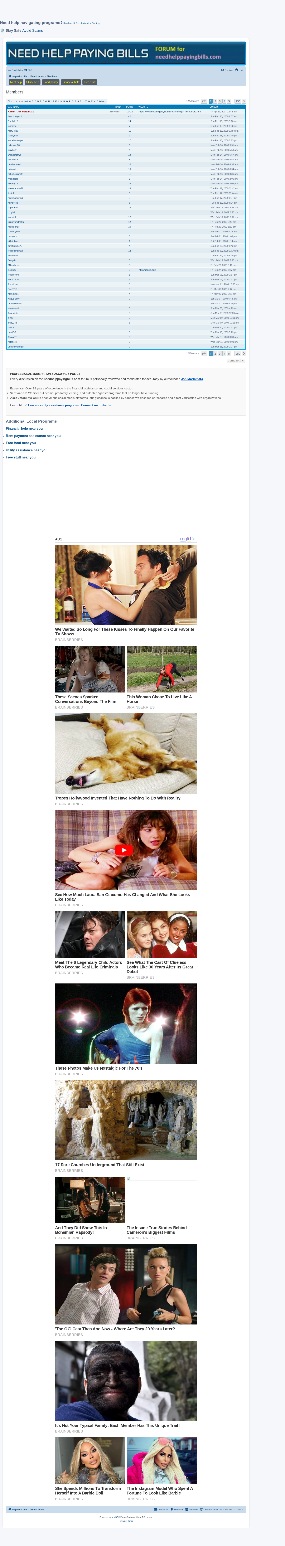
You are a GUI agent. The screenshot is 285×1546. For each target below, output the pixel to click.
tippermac (13, 207)
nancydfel (13, 135)
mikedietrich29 (15, 174)
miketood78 (14, 145)
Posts (130, 107)
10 (129, 164)
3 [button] (220, 101)
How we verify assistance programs (53, 405)
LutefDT (12, 332)
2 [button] (215, 101)
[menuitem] (28, 70)
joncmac (12, 126)
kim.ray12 (13, 183)
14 (129, 121)
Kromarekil (13, 308)
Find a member (15, 101)
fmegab (11, 260)
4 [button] (224, 101)
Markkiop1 (13, 294)
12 (129, 217)
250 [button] (238, 101)
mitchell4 (12, 342)
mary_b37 (13, 131)
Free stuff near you (21, 457)
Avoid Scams (32, 30)
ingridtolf (12, 217)
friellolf (11, 327)
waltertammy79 (15, 188)
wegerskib (13, 159)
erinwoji (11, 169)
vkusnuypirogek (16, 346)
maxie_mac (14, 226)
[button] (204, 101)
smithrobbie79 (15, 246)
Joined (214, 107)
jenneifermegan (15, 140)
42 (129, 116)
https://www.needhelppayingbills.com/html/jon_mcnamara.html (170, 111)
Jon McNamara (192, 379)
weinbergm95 (14, 155)
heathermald (14, 164)
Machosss (13, 255)
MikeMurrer (14, 265)
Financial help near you (24, 428)
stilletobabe (13, 241)
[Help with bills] (126, 53)
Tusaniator (13, 313)
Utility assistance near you (27, 450)
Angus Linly (14, 298)
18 (129, 155)
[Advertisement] (101, 12)
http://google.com (147, 270)
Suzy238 (12, 322)
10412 (129, 111)
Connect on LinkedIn (96, 405)
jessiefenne (13, 274)
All (26, 101)
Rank (118, 107)
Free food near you (21, 443)
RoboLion (13, 284)
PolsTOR (12, 289)
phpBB (115, 1517)
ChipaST (12, 337)
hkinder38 (13, 202)
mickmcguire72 (15, 198)
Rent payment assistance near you (33, 436)
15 (129, 207)
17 (129, 140)
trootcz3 (12, 270)
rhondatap (13, 179)
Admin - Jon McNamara (21, 111)
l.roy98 (11, 212)
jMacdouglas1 (15, 116)
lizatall (11, 193)
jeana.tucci (13, 279)
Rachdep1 (13, 121)
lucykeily (12, 150)
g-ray (10, 318)
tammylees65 (14, 303)
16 (129, 183)
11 (130, 131)
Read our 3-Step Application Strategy (82, 23)
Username (13, 107)
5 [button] (229, 101)
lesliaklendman (15, 250)
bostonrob (13, 236)
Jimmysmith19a (16, 222)
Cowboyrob (14, 231)
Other (102, 101)
